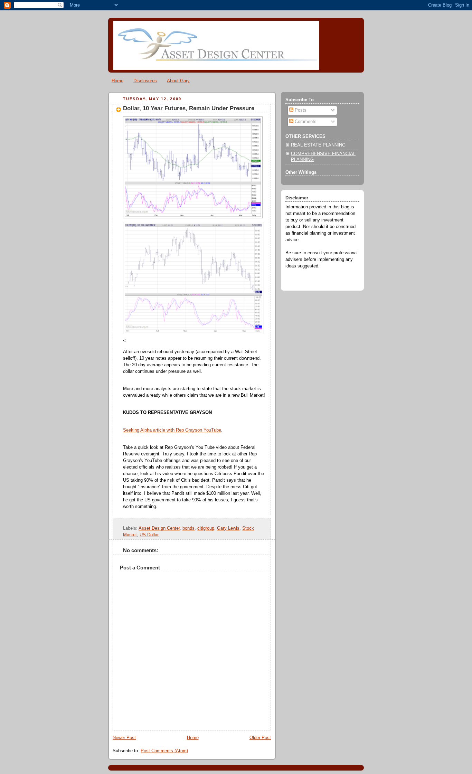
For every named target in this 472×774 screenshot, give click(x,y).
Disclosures (145, 80)
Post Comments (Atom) (164, 750)
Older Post (260, 737)
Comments (305, 121)
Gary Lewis (228, 528)
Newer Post (124, 737)
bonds (188, 528)
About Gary (178, 80)
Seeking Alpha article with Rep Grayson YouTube (172, 430)
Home (117, 80)
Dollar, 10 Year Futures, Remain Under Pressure (188, 108)
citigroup (205, 528)
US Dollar (149, 534)
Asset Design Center (159, 528)
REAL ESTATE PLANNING (318, 145)
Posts (299, 110)
